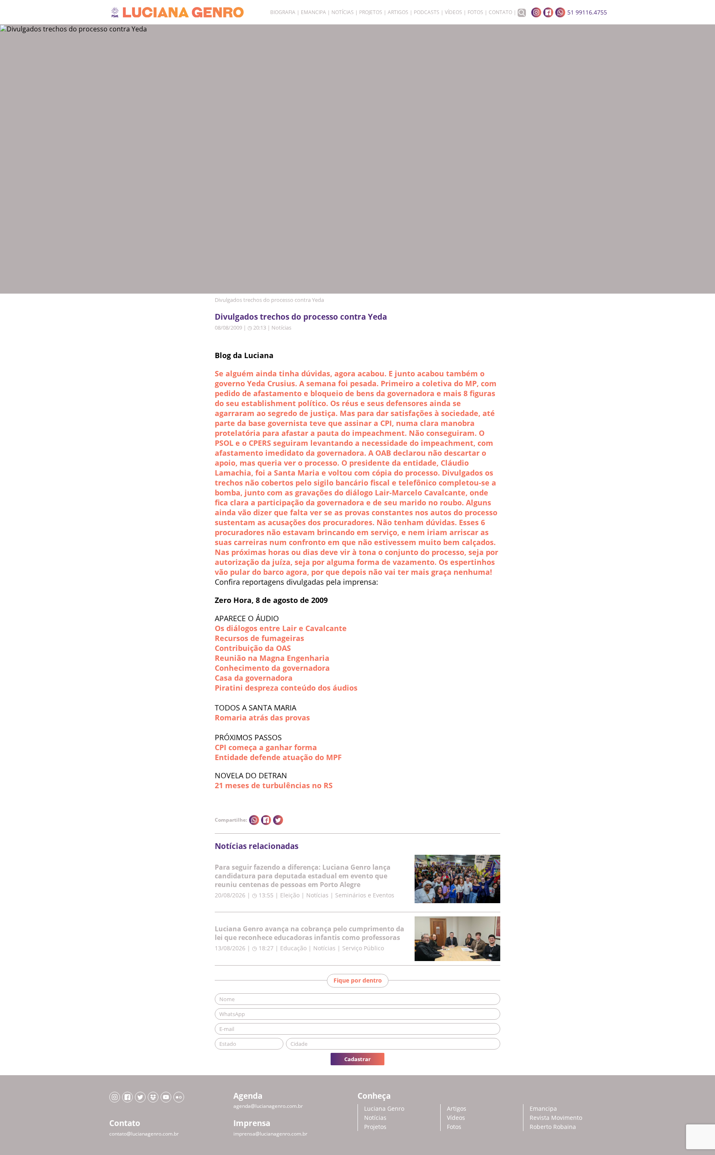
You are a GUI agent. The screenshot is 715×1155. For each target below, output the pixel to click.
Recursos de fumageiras (259, 638)
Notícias (342, 12)
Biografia (282, 12)
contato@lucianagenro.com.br (144, 1133)
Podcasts (426, 12)
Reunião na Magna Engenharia (272, 658)
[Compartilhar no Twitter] (278, 820)
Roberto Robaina (553, 1127)
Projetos (370, 12)
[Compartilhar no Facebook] (266, 820)
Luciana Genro (384, 1108)
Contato (500, 12)
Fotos (475, 12)
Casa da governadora (254, 678)
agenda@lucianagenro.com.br (268, 1106)
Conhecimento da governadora (272, 668)
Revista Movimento (556, 1118)
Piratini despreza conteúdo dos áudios (286, 688)
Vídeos (453, 12)
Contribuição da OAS (253, 648)
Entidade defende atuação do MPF (278, 757)
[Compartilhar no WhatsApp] (254, 820)
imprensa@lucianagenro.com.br (270, 1133)
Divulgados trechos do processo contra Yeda (301, 316)
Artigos (398, 12)
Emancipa (313, 12)
